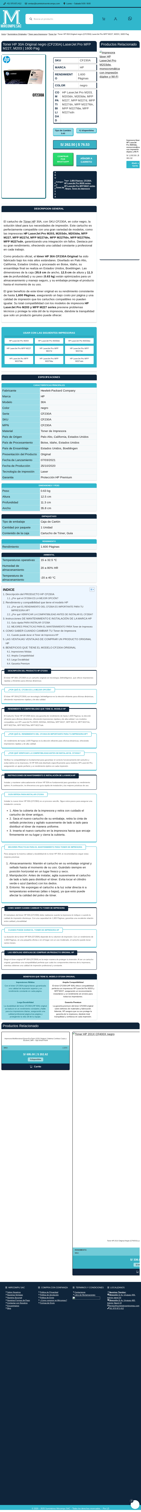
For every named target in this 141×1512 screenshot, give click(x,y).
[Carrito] (103, 19)
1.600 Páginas (76, 180)
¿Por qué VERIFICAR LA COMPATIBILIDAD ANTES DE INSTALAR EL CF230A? (52, 614)
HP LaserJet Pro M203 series (77, 183)
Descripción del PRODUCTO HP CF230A (30, 594)
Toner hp (52, 34)
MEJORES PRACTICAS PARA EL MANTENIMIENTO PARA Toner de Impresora (52, 626)
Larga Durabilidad (20, 659)
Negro (68, 188)
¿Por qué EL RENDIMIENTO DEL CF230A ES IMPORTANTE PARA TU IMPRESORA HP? (47, 608)
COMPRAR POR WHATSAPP (63, 159)
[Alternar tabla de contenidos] (90, 589)
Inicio (3, 34)
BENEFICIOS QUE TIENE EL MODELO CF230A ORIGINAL (41, 647)
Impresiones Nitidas (21, 651)
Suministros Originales (17, 34)
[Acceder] (118, 19)
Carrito (37, 1066)
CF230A (87, 180)
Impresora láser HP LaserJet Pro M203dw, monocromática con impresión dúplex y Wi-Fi (133, 146)
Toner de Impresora (81, 188)
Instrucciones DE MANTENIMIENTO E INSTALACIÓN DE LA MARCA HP (49, 618)
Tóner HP (29, 221)
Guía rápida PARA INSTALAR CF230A (30, 622)
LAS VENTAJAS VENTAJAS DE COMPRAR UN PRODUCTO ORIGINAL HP (48, 641)
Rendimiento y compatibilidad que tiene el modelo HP (37, 602)
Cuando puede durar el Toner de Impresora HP (35, 635)
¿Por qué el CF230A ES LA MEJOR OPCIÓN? (34, 598)
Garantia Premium (20, 663)
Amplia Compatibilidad (22, 655)
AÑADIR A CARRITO (86, 160)
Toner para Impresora (37, 34)
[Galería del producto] (23, 76)
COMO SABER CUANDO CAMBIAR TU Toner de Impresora (41, 630)
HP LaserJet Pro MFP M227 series (79, 186)
